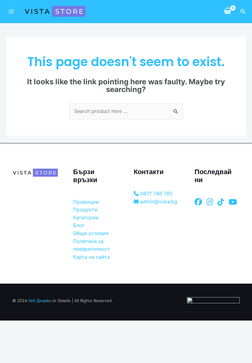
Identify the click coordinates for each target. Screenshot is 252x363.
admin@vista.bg (158, 201)
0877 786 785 (156, 193)
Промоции (86, 202)
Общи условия (90, 233)
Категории (86, 217)
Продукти (85, 209)
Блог (79, 225)
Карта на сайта (91, 257)
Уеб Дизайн (39, 300)
